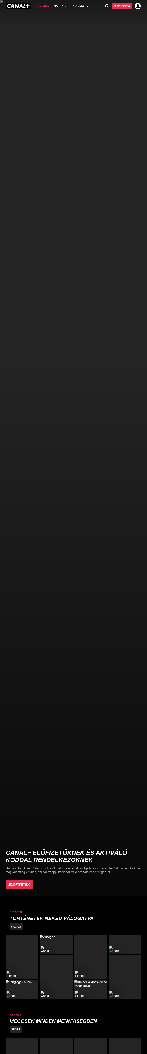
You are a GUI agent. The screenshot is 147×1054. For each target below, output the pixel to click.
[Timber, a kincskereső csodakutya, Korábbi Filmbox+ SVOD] (90, 989)
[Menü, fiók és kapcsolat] (138, 6)
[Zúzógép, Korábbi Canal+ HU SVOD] (56, 944)
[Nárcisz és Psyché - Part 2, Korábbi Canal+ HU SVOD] (125, 977)
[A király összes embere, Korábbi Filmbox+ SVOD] (22, 957)
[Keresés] (106, 6)
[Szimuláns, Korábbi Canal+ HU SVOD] (125, 944)
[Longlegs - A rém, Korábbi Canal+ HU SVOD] (22, 989)
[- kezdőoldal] (18, 6)
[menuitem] (44, 6)
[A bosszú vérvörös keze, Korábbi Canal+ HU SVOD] (56, 977)
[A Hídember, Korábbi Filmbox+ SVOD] (90, 957)
